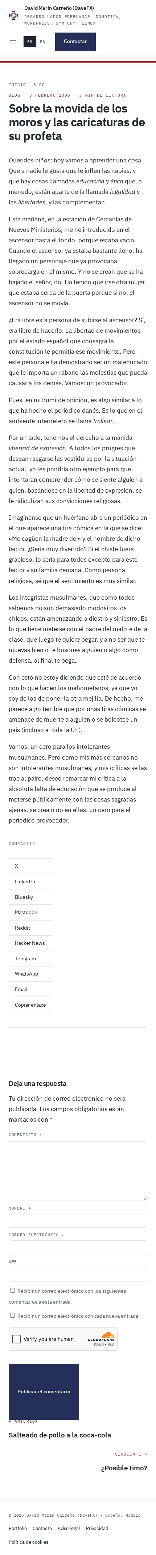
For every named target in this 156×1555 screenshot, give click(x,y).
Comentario (25, 1134)
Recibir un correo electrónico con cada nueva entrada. (78, 1316)
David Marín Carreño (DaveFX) (59, 8)
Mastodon (26, 912)
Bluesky (24, 897)
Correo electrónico (36, 1234)
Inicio (17, 84)
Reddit (22, 928)
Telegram (25, 958)
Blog (39, 84)
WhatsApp (26, 973)
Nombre (20, 1208)
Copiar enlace (30, 1005)
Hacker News (30, 943)
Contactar (75, 41)
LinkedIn (25, 881)
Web (13, 1261)
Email (21, 989)
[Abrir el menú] (13, 41)
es (30, 41)
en (42, 41)
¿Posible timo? (124, 1467)
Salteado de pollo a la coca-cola (60, 1434)
